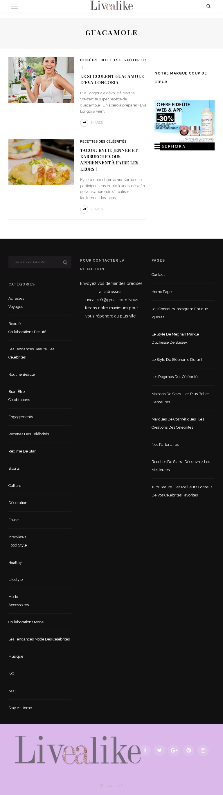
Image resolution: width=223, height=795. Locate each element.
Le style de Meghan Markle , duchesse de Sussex (176, 338)
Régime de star (22, 451)
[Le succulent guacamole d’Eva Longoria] (41, 80)
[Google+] (174, 750)
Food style (17, 545)
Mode (13, 597)
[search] (208, 6)
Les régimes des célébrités (175, 377)
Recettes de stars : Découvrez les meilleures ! (181, 465)
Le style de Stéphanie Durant (177, 359)
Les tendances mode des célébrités (39, 639)
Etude (13, 520)
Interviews (17, 537)
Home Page (162, 292)
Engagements (20, 417)
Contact (158, 274)
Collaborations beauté (27, 332)
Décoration (17, 503)
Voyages (15, 306)
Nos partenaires (165, 444)
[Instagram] (203, 750)
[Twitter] (159, 750)
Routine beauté (21, 374)
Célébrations (19, 400)
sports (13, 468)
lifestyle (15, 579)
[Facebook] (145, 750)
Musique (15, 656)
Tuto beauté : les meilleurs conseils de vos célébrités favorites (182, 491)
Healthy (15, 562)
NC (11, 673)
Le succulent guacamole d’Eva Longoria (112, 79)
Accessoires (18, 605)
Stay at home (20, 708)
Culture (14, 485)
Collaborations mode (26, 622)
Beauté (14, 324)
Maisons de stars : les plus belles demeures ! (180, 398)
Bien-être (89, 60)
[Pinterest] (188, 750)
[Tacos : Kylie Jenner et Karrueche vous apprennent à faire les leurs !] (41, 161)
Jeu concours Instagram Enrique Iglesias (180, 313)
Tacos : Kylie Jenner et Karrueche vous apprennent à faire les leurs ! (109, 159)
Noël (12, 690)
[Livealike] (77, 750)
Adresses (16, 298)
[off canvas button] (14, 6)
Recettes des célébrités (124, 60)
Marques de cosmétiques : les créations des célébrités (178, 423)
